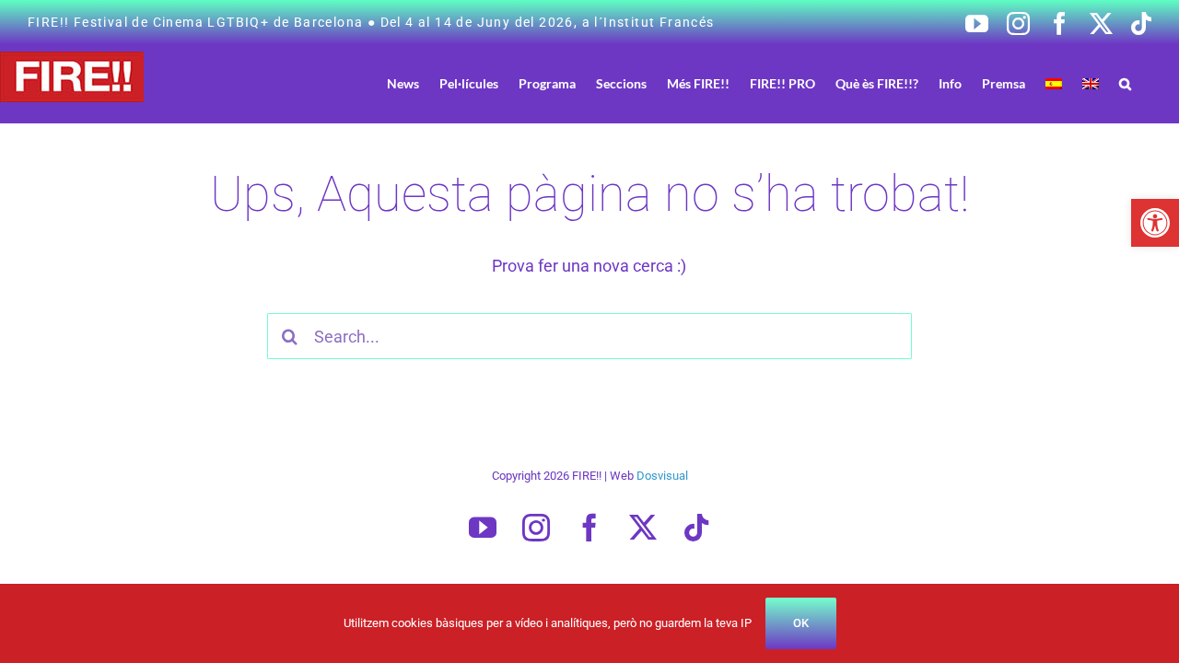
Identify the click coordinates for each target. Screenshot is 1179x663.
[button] (1155, 223)
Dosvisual (662, 476)
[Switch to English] (1090, 83)
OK (801, 623)
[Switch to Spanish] (1053, 83)
